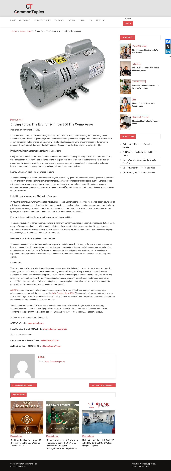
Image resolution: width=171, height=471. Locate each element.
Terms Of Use (143, 467)
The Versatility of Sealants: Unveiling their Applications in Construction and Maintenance (25, 385)
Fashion (71, 20)
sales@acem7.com (50, 340)
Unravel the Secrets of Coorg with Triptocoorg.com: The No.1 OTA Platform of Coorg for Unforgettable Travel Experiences (62, 444)
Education (59, 20)
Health (82, 20)
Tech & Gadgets (139, 82)
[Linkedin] (167, 51)
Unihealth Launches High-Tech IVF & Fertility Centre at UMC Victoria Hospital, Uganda (98, 443)
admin (41, 357)
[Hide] (170, 56)
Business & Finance (42, 20)
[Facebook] (167, 41)
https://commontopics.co (55, 362)
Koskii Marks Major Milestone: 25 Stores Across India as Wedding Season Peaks (26, 443)
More (98, 20)
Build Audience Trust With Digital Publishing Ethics (145, 69)
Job (90, 20)
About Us (135, 464)
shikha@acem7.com (51, 346)
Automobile (24, 20)
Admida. (23, 467)
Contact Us (144, 464)
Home (12, 20)
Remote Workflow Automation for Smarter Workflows (145, 87)
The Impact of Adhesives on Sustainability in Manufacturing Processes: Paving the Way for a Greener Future (103, 385)
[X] (167, 46)
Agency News (16, 120)
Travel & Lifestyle (139, 46)
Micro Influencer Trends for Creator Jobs (143, 104)
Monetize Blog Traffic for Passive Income (145, 122)
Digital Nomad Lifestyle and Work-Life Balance (146, 51)
